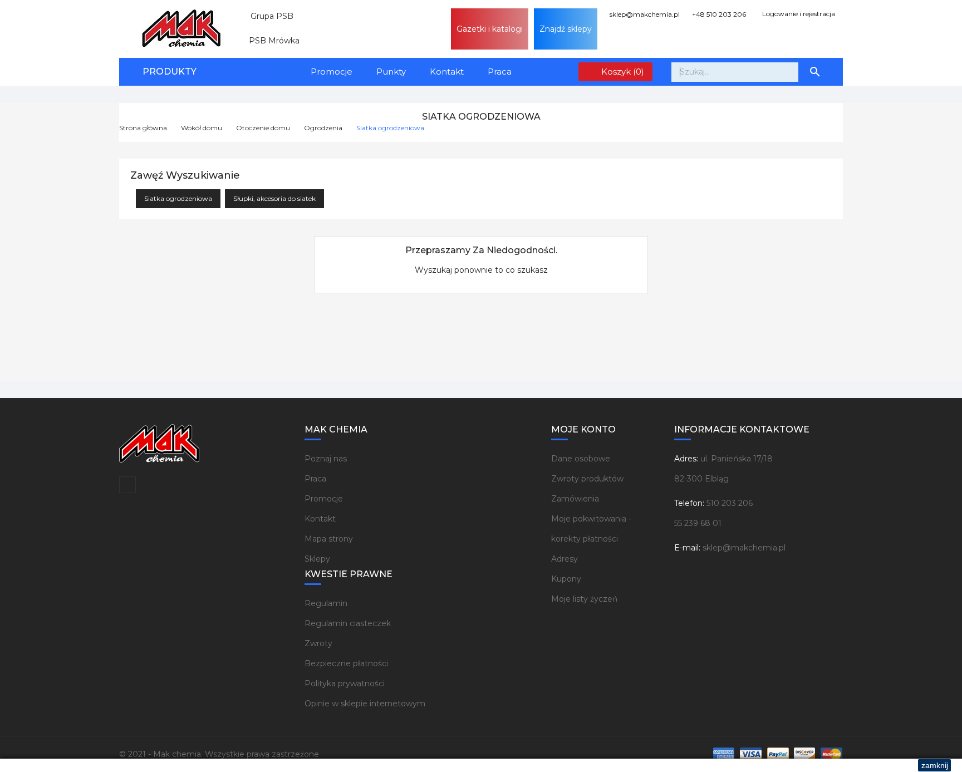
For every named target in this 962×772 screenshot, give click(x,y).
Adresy (564, 559)
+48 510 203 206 (718, 14)
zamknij (934, 765)
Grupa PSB (267, 16)
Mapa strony (329, 539)
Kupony (566, 579)
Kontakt (447, 71)
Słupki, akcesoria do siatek (274, 198)
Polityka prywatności (345, 683)
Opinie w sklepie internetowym (365, 704)
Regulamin (326, 603)
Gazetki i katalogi (490, 29)
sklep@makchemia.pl (644, 14)
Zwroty (318, 643)
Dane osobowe (580, 459)
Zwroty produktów (587, 479)
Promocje (331, 71)
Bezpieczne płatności (346, 663)
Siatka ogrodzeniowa (178, 198)
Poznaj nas (326, 459)
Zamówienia (575, 499)
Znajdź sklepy (565, 29)
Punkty (391, 71)
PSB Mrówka (270, 41)
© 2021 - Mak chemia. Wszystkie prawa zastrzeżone (219, 754)
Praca (500, 71)
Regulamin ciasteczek (348, 623)
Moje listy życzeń (584, 599)
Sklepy (317, 559)
